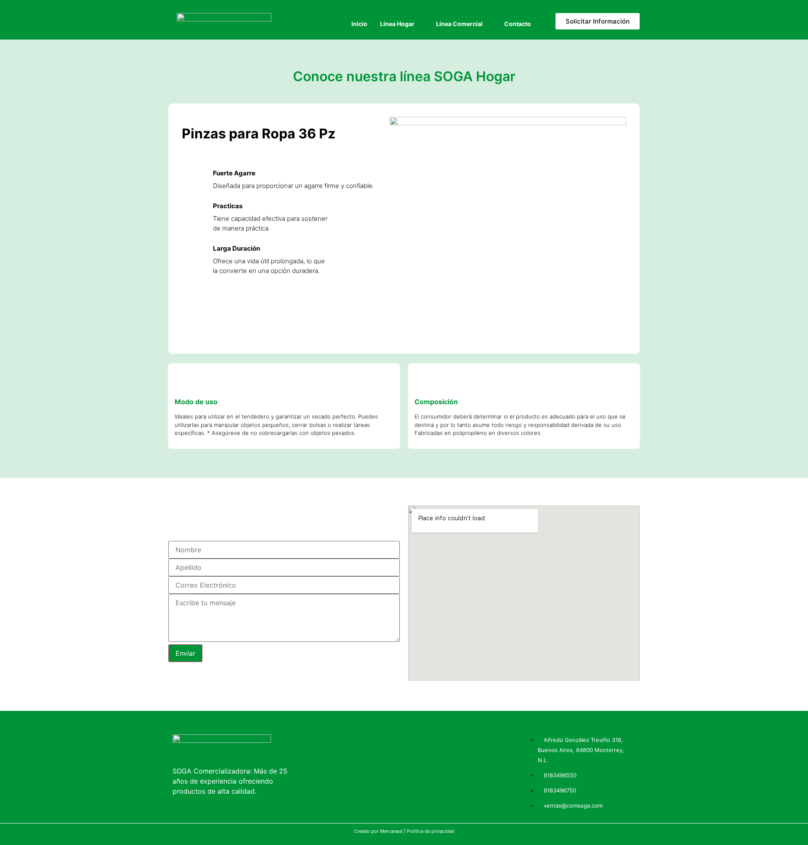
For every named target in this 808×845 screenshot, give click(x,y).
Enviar (185, 653)
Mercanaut (391, 831)
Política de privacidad (430, 831)
